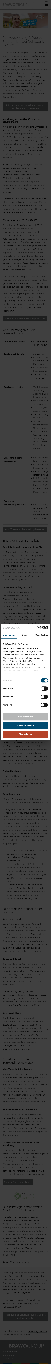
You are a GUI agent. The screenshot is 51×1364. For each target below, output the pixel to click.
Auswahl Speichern (25, 725)
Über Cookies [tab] (41, 635)
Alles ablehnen (25, 734)
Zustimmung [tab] (9, 635)
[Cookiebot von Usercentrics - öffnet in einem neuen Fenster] (36, 627)
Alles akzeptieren (25, 717)
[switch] (44, 688)
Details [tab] (25, 635)
